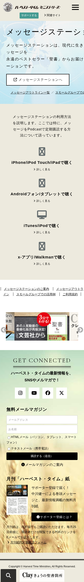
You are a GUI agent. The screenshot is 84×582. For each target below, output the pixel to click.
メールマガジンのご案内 (44, 464)
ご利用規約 (70, 294)
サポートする (29, 15)
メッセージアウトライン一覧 (30, 92)
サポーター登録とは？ (56, 517)
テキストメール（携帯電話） (30, 448)
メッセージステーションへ (39, 79)
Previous (3, 330)
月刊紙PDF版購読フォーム (28, 542)
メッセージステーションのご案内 (26, 289)
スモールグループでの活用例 (36, 294)
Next (80, 330)
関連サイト (54, 15)
